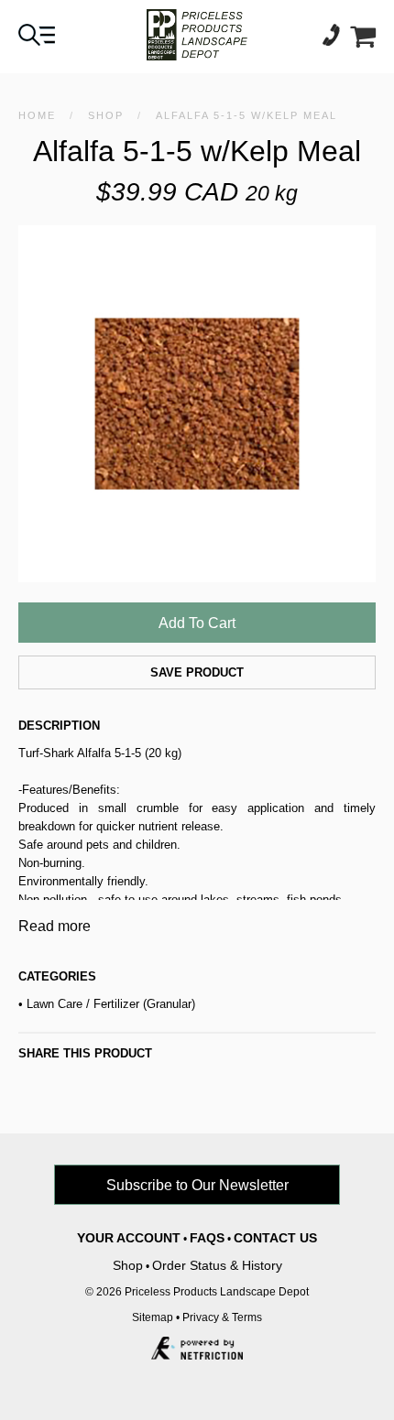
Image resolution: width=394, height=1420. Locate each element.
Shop (106, 115)
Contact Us (275, 1237)
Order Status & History (217, 1265)
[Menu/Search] (36, 41)
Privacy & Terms (222, 1317)
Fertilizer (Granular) (144, 1004)
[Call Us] (336, 41)
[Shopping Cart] (363, 41)
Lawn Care (54, 1004)
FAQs (207, 1237)
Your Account (129, 1237)
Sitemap (152, 1317)
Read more (54, 926)
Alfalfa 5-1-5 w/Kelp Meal (246, 115)
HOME (37, 115)
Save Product (197, 672)
